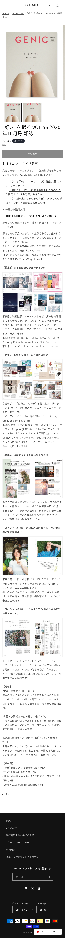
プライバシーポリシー (17, 842)
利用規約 (10, 849)
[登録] (49, 877)
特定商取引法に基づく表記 (20, 835)
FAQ (8, 821)
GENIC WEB (26, 174)
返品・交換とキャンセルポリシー (23, 856)
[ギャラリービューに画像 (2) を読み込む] (32, 112)
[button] (6, 5)
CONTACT (11, 828)
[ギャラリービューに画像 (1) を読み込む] (12, 112)
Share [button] (9, 794)
